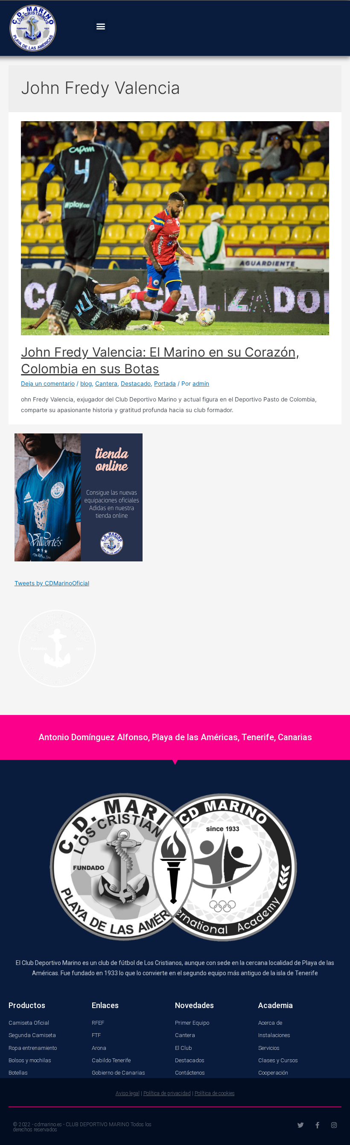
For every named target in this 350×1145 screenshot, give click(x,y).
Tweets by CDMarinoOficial (52, 583)
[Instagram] (334, 1125)
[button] (100, 26)
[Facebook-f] (317, 1125)
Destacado (136, 383)
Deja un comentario (48, 383)
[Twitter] (301, 1125)
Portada (165, 383)
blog (86, 383)
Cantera (106, 383)
